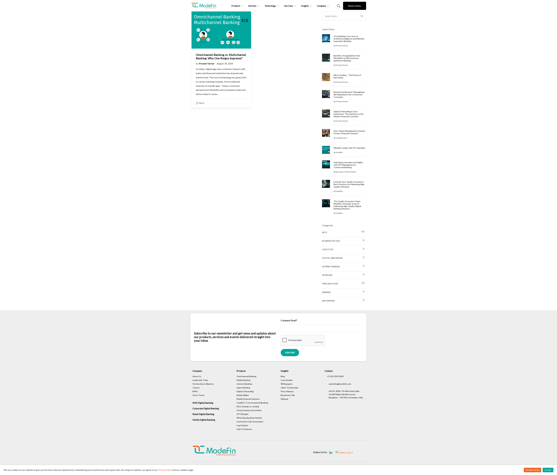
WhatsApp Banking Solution (249, 418)
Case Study (327, 249)
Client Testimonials (289, 387)
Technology (270, 5)
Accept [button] (548, 470)
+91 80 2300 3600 (335, 376)
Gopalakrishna (341, 138)
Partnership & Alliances (203, 384)
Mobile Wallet (243, 395)
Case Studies (287, 380)
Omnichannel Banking (246, 376)
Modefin (339, 152)
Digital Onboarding (332, 258)
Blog (201, 103)
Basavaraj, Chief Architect (346, 172)
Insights (305, 5)
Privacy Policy (165, 470)
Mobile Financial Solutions (248, 399)
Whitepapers (328, 301)
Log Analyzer (242, 425)
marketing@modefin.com (340, 384)
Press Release (287, 391)
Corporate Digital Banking (205, 408)
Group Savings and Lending (249, 410)
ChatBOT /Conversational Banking (252, 402)
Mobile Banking (243, 380)
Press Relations (330, 284)
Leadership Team (200, 380)
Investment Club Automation (250, 421)
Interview (327, 275)
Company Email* (289, 320)
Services (252, 5)
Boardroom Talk (331, 241)
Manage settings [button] (532, 470)
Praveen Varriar (207, 63)
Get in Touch (198, 395)
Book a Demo (354, 5)
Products (235, 5)
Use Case (288, 5)
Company (321, 5)
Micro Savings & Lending (248, 406)
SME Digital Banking (202, 402)
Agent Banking (243, 387)
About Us (196, 376)
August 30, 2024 (225, 63)
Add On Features (245, 429)
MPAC (195, 391)
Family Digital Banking (203, 419)
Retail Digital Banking (203, 414)
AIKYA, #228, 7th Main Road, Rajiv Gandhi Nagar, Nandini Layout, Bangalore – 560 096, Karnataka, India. (346, 394)
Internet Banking (331, 266)
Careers (196, 387)
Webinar (326, 292)
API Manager (242, 414)
